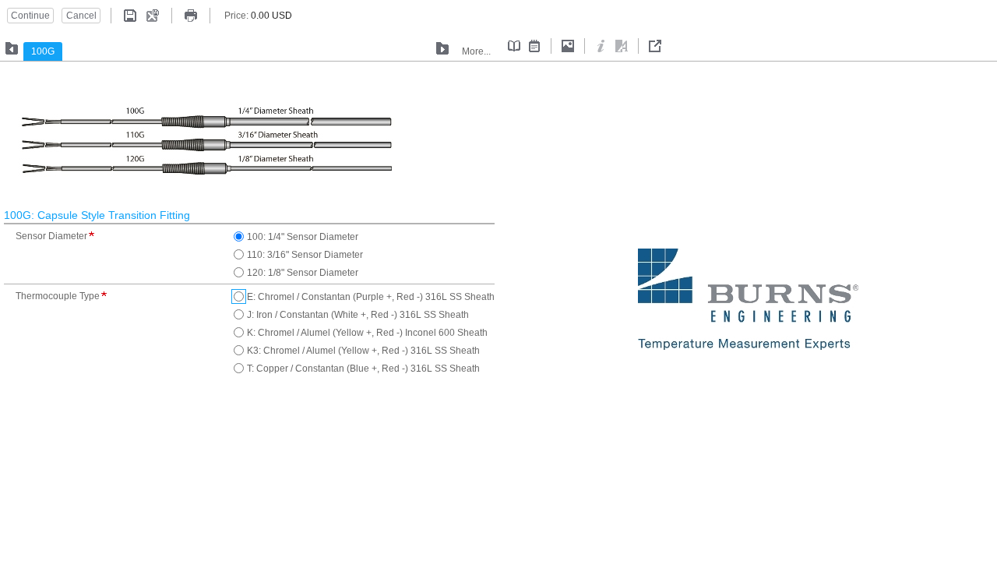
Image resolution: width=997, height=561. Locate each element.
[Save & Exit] (152, 15)
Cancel (81, 15)
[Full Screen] (655, 46)
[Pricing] (534, 46)
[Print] (190, 15)
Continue (30, 15)
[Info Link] (601, 46)
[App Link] (621, 46)
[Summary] (514, 46)
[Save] (130, 15)
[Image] (568, 46)
